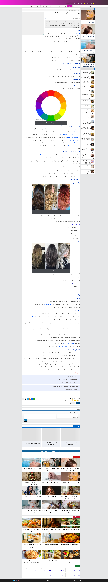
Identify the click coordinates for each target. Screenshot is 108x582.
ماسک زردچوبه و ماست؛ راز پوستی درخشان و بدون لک (88, 21)
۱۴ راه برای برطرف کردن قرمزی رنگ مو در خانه (68, 379)
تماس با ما (81, 580)
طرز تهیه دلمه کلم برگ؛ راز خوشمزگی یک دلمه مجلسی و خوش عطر (70, 545)
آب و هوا (53, 580)
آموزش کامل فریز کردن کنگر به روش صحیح (51, 561)
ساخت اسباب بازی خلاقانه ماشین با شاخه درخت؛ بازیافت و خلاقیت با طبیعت (70, 530)
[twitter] (14, 580)
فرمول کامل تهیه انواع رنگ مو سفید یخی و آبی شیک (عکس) (65, 386)
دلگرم (35, 575)
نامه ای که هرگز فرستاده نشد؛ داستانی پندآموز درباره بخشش (51, 530)
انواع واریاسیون (72, 403)
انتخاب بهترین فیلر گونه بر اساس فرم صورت (88, 51)
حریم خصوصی (60, 580)
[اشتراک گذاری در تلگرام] (28, 399)
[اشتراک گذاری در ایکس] (25, 399)
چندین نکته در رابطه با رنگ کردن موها (70, 383)
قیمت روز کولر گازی (75, 575)
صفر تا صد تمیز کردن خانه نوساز (51, 544)
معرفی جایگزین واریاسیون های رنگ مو (70, 376)
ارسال (25, 420)
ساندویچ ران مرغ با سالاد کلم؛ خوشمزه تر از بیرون (32, 530)
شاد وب (63, 575)
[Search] (14, 6)
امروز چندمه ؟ (77, 570)
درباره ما (87, 580)
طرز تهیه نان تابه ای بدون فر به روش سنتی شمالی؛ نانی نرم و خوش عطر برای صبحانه (31, 561)
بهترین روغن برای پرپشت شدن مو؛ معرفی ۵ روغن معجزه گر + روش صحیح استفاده (88, 36)
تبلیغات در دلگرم (74, 580)
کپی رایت (67, 580)
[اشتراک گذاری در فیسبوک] (32, 399)
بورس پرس (33, 570)
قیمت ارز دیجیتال (47, 570)
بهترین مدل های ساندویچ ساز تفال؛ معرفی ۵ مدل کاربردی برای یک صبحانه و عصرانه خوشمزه (32, 546)
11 (46, 18)
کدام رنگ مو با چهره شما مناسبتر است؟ (70, 389)
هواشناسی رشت (47, 575)
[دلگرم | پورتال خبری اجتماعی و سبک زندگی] (93, 2)
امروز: (94, 3)
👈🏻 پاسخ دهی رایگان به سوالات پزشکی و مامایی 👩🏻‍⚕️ (51, 451)
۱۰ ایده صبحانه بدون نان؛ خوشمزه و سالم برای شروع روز (70, 561)
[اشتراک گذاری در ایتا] (30, 399)
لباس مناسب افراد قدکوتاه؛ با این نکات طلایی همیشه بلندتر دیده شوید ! (87, 65)
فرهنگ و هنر (62, 570)
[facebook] (16, 580)
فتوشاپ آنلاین (47, 580)
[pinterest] (18, 580)
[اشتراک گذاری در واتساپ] (34, 399)
